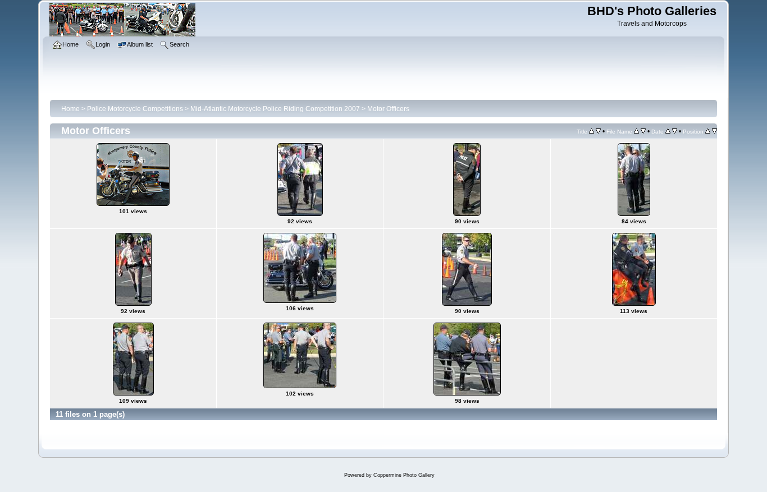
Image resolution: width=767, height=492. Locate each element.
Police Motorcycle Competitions (135, 109)
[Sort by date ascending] (667, 131)
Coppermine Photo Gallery (404, 475)
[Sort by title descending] (598, 131)
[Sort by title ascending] (591, 131)
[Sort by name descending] (643, 131)
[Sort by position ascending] (707, 131)
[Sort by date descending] (674, 131)
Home (70, 109)
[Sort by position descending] (714, 131)
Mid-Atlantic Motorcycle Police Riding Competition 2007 (275, 109)
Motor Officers (388, 109)
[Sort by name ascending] (636, 131)
